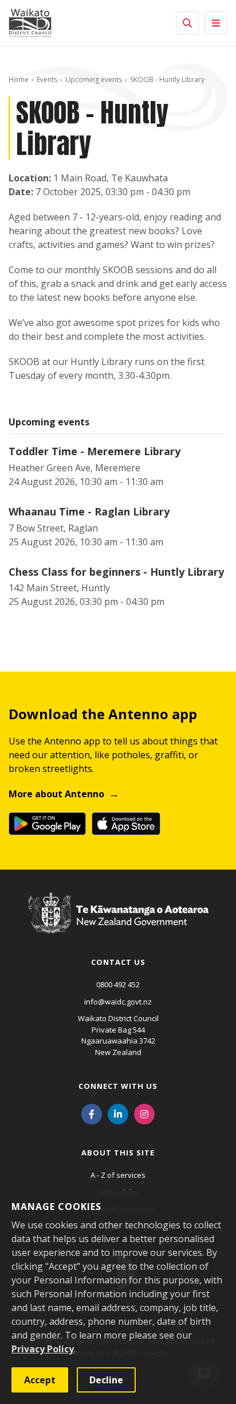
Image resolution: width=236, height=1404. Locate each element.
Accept (40, 1380)
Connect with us (118, 1086)
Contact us (118, 962)
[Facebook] (91, 1113)
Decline (106, 1380)
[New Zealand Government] (118, 923)
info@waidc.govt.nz (118, 1001)
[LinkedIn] (118, 1113)
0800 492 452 (118, 984)
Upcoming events (93, 79)
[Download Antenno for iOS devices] (126, 823)
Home (19, 79)
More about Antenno (56, 794)
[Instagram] (144, 1113)
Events (47, 79)
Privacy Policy (42, 1349)
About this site (118, 1152)
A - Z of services (118, 1175)
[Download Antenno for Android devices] (47, 823)
